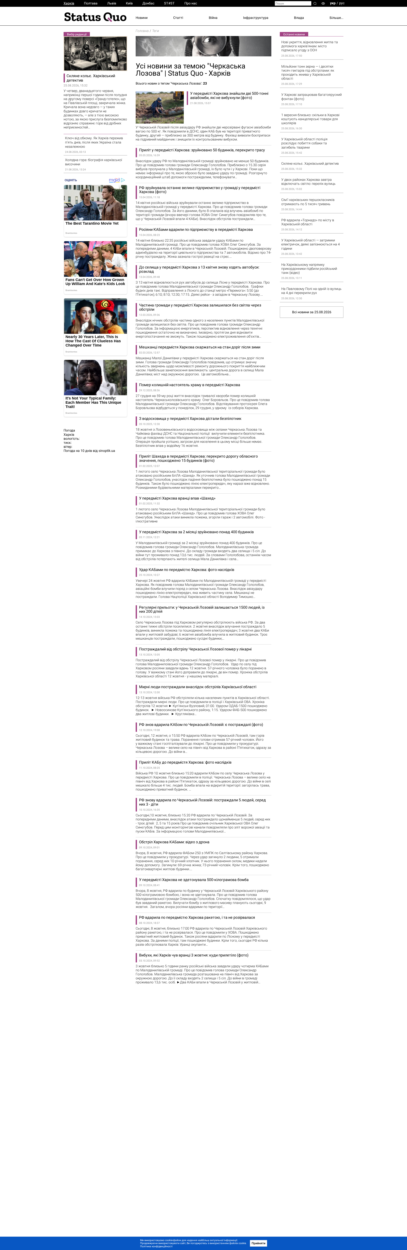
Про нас (190, 3)
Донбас (148, 3)
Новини (142, 18)
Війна (213, 18)
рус (341, 3)
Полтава (91, 3)
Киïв (129, 3)
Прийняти (258, 1243)
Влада (299, 18)
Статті (178, 18)
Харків (69, 3)
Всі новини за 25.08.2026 (311, 312)
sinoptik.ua (107, 451)
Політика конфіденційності (156, 1246)
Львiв (111, 3)
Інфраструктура (255, 18)
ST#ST (169, 3)
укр (333, 3)
